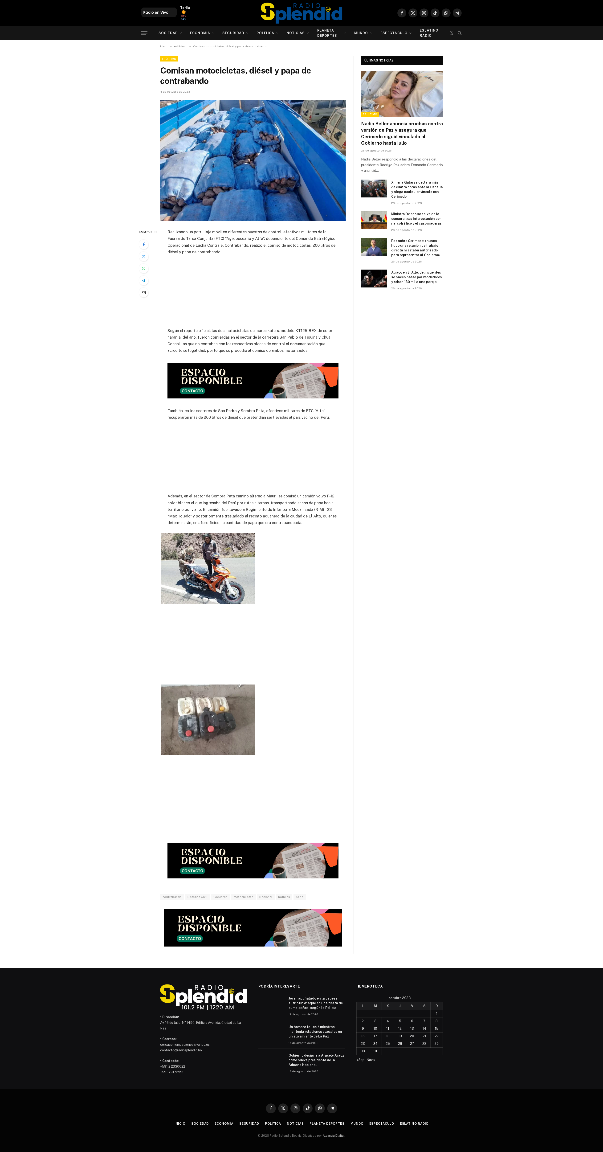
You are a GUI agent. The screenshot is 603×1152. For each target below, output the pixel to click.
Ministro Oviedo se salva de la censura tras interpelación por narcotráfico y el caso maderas (416, 218)
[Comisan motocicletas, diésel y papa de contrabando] (253, 160)
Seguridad (233, 33)
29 (437, 1043)
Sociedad (168, 33)
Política (265, 33)
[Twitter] (143, 256)
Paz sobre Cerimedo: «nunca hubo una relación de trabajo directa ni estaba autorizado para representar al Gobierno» (415, 248)
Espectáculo (393, 33)
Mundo (361, 33)
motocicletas (244, 897)
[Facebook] (143, 244)
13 (412, 1028)
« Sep (360, 1060)
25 (388, 1043)
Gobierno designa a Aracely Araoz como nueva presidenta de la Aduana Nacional (316, 1060)
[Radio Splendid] (301, 13)
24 (375, 1043)
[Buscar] (459, 33)
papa (299, 897)
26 (400, 1043)
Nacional (265, 897)
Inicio (180, 1123)
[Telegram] (143, 280)
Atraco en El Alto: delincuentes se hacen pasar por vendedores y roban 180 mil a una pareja (416, 277)
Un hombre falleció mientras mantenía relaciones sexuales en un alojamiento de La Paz (315, 1031)
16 (363, 1036)
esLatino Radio (429, 33)
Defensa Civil (197, 897)
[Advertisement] (252, 294)
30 (363, 1051)
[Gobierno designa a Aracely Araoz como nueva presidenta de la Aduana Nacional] (271, 1061)
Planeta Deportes (327, 33)
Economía (200, 33)
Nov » (371, 1060)
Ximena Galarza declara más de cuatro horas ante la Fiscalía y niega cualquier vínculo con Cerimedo (417, 189)
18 (388, 1036)
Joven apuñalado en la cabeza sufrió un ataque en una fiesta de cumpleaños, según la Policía (316, 1003)
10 (375, 1028)
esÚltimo (169, 58)
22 (437, 1036)
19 (400, 1036)
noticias (284, 897)
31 (375, 1051)
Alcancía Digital (334, 1135)
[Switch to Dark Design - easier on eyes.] (451, 33)
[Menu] (144, 33)
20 (412, 1036)
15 (436, 1028)
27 (412, 1043)
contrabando (172, 897)
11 (387, 1028)
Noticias (296, 33)
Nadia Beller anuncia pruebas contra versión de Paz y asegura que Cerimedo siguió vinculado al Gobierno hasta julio (402, 133)
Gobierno (220, 897)
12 (400, 1028)
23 (363, 1043)
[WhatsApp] (143, 268)
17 (375, 1036)
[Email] (143, 292)
